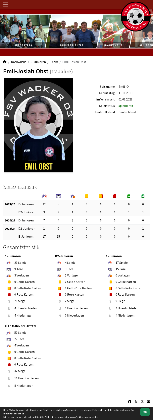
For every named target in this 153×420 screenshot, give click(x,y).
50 (16, 332)
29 (16, 263)
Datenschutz (16, 413)
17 (44, 236)
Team (54, 62)
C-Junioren (38, 62)
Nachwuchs (18, 62)
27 (16, 339)
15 (58, 236)
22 (44, 204)
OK (145, 412)
